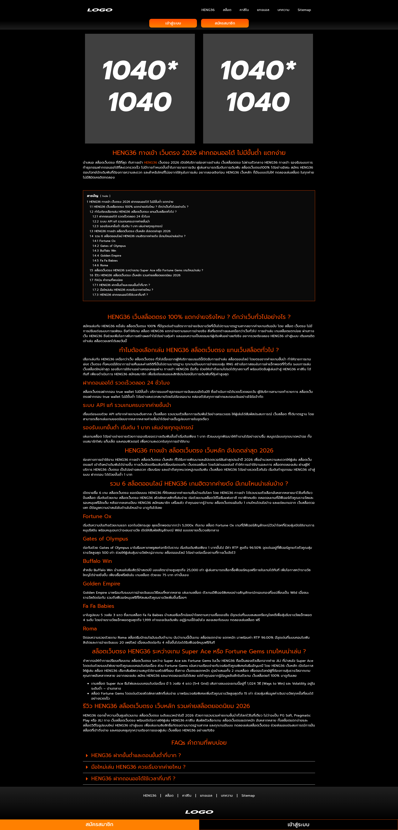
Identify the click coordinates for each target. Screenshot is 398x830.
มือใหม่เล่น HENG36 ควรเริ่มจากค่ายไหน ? (138, 767)
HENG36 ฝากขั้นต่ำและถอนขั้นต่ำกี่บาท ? (136, 755)
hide (105, 196)
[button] (199, 755)
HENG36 (208, 9)
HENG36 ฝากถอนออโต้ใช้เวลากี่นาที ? (133, 779)
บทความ (283, 9)
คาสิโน (244, 9)
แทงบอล (263, 9)
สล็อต (227, 9)
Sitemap (304, 9)
